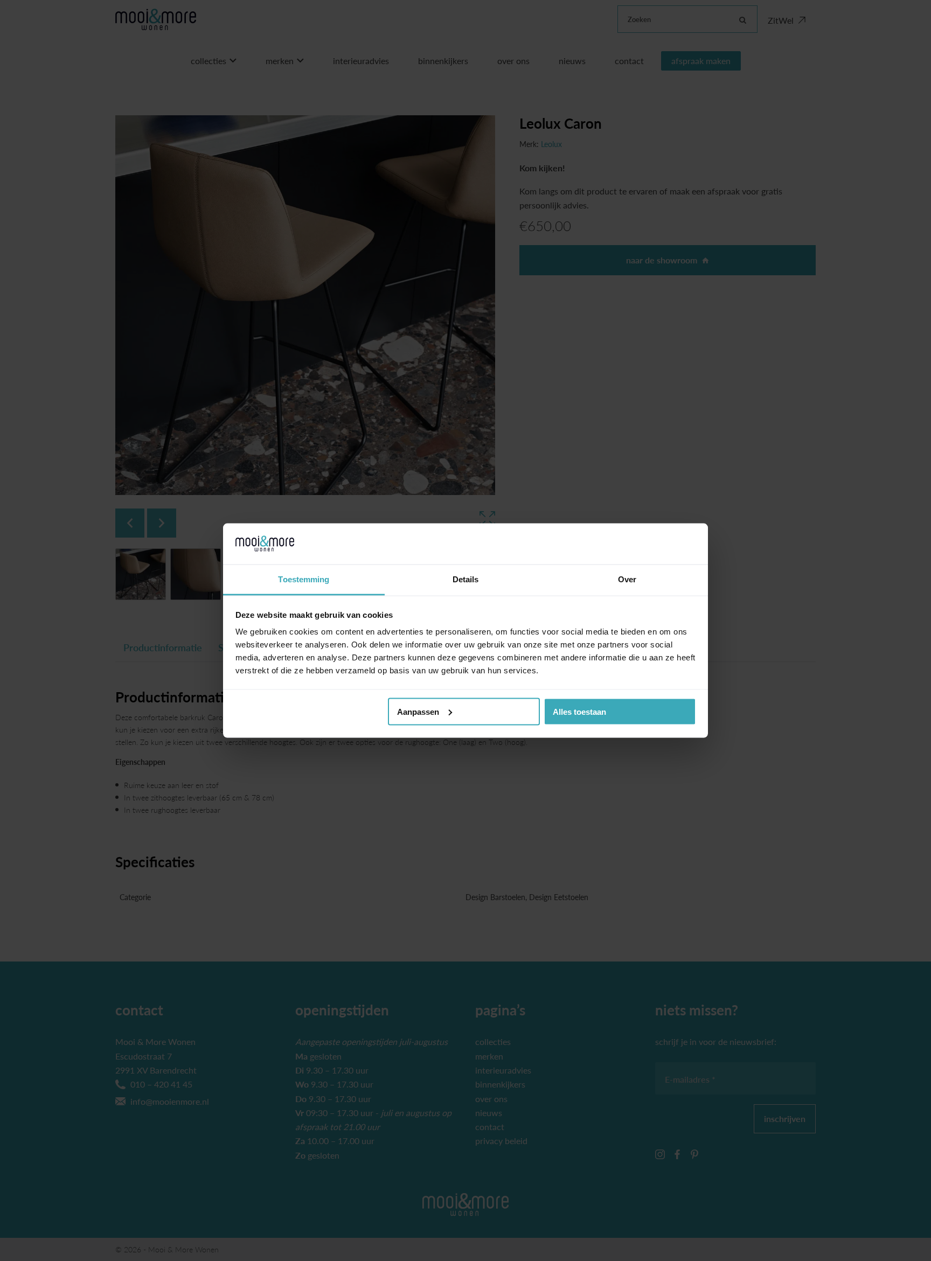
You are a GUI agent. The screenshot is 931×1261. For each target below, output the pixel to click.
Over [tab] (627, 579)
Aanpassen (418, 711)
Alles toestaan (579, 711)
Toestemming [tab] (303, 579)
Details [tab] (466, 579)
